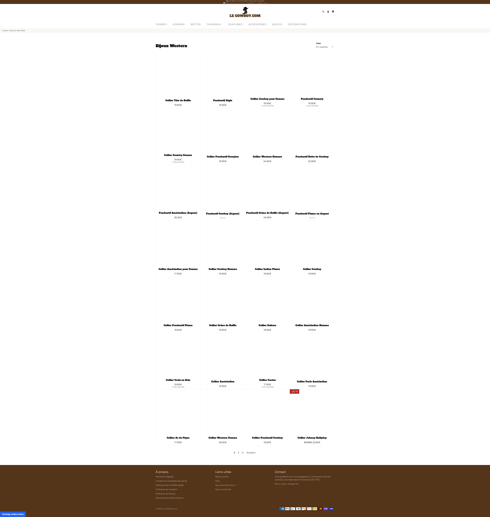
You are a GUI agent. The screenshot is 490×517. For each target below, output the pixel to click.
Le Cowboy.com (170, 509)
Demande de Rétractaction (170, 498)
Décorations (297, 24)
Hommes (179, 24)
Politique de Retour (166, 494)
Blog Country (222, 476)
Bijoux (277, 24)
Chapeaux (214, 24)
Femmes (161, 24)
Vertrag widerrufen (13, 514)
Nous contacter (223, 489)
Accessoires (257, 24)
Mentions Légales (165, 476)
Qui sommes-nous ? (225, 485)
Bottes (196, 24)
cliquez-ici (293, 484)
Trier (318, 43)
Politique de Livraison (166, 489)
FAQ (217, 481)
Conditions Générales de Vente (171, 481)
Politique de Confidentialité (170, 485)
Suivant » (251, 452)
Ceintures (235, 24)
